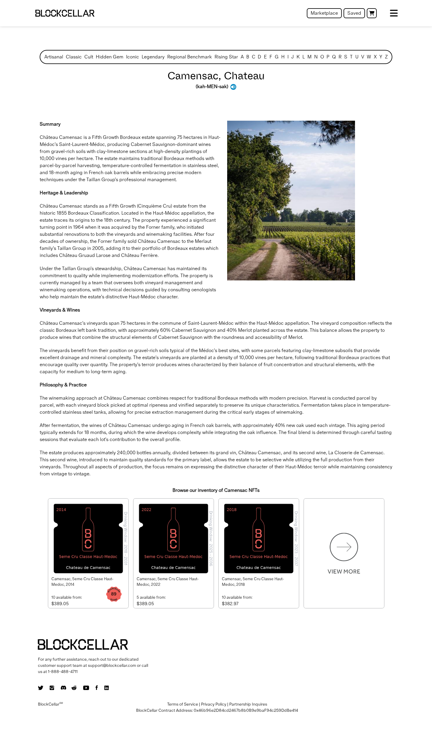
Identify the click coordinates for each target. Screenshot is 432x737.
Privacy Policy (213, 704)
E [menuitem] (265, 57)
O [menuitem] (322, 57)
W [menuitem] (369, 57)
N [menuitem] (316, 57)
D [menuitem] (259, 57)
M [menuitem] (309, 57)
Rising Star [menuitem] (226, 57)
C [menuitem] (253, 57)
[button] (372, 13)
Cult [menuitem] (88, 57)
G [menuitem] (277, 57)
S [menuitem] (345, 57)
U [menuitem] (357, 57)
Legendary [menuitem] (153, 57)
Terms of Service (182, 704)
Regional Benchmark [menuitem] (189, 57)
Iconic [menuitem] (132, 57)
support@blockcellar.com (112, 665)
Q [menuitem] (334, 57)
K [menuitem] (298, 57)
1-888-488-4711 (63, 671)
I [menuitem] (288, 57)
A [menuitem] (242, 57)
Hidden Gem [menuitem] (109, 57)
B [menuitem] (247, 57)
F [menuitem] (270, 57)
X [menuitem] (375, 57)
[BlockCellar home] (65, 13)
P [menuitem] (327, 57)
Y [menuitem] (380, 57)
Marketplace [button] (324, 13)
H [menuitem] (283, 57)
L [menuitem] (303, 57)
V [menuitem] (362, 57)
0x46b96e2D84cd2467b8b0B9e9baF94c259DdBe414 (246, 710)
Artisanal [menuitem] (53, 57)
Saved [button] (354, 13)
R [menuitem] (340, 57)
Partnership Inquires (248, 704)
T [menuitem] (351, 57)
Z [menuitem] (386, 57)
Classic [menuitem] (74, 57)
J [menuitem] (292, 57)
